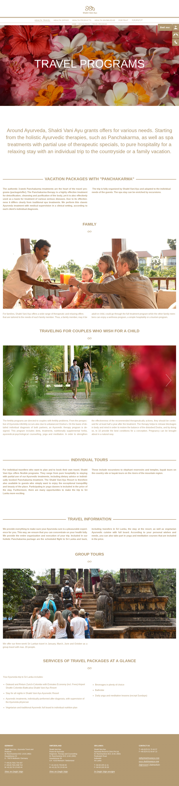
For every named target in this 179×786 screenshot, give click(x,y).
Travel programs (99, 24)
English (135, 18)
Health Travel (84, 24)
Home (74, 24)
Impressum (143, 764)
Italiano (140, 18)
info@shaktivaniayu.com (149, 758)
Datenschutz (155, 764)
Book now (165, 27)
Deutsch (132, 18)
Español (136, 18)
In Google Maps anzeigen (104, 771)
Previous (10, 274)
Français (138, 18)
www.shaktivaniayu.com (149, 761)
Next (168, 274)
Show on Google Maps (14, 771)
